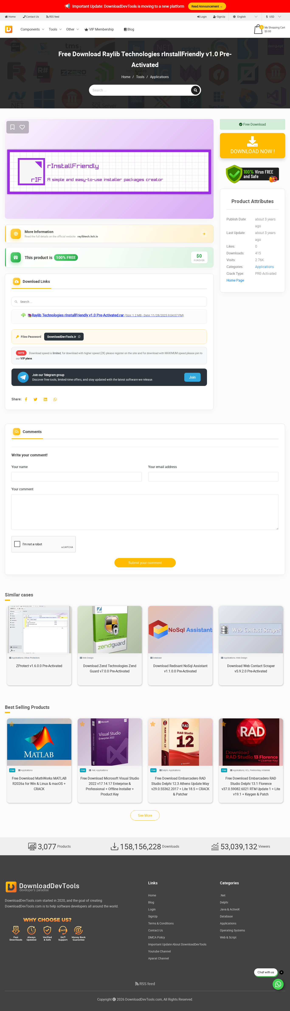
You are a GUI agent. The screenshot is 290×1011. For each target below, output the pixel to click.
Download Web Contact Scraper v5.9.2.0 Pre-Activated (251, 668)
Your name (19, 466)
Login (203, 16)
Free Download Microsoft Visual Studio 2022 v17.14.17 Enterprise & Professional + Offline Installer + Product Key (109, 786)
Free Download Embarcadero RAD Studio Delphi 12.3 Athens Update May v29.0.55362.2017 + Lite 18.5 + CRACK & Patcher (180, 786)
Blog (130, 29)
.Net (93, 770)
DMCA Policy (156, 937)
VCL (247, 770)
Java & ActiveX (230, 909)
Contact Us (32, 16)
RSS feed (54, 16)
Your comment (22, 489)
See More (145, 815)
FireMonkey (255, 770)
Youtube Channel (159, 951)
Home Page (235, 280)
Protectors (34, 657)
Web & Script (228, 937)
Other (70, 29)
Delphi (165, 770)
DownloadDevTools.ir (61, 337)
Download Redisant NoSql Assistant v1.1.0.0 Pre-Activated (180, 668)
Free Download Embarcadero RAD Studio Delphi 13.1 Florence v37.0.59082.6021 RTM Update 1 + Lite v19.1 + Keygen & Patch (251, 786)
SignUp (220, 16)
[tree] (109, 316)
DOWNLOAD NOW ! (252, 151)
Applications (159, 76)
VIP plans (26, 358)
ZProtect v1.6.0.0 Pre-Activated (39, 665)
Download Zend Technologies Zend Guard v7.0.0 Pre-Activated (109, 668)
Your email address (162, 466)
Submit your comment (145, 562)
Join (192, 377)
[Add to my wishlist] (12, 127)
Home (11, 16)
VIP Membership (101, 29)
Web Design (88, 657)
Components (30, 29)
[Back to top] (278, 999)
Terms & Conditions (161, 923)
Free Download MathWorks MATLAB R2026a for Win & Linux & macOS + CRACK (39, 783)
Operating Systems (232, 930)
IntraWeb (266, 770)
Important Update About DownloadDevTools (177, 944)
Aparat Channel (158, 958)
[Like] (22, 127)
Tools (53, 29)
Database (157, 657)
